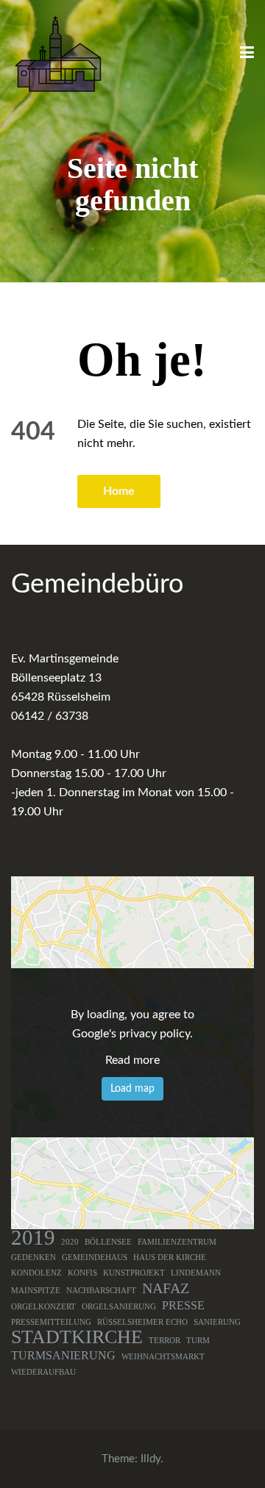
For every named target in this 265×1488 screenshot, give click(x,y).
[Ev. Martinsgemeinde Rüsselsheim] (58, 54)
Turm (198, 1341)
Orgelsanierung (119, 1307)
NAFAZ (165, 1288)
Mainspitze (35, 1291)
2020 (70, 1242)
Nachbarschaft (101, 1291)
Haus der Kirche (169, 1257)
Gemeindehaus (94, 1257)
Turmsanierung (63, 1355)
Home (119, 491)
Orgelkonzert (43, 1307)
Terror (164, 1341)
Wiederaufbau (43, 1372)
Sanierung (217, 1322)
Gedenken (33, 1257)
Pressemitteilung (51, 1322)
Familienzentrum (177, 1242)
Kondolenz (36, 1273)
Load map (132, 1089)
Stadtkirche (77, 1337)
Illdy (150, 1458)
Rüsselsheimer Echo (142, 1322)
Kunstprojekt (134, 1273)
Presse (183, 1305)
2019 (33, 1237)
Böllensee (108, 1242)
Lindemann (196, 1273)
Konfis (82, 1273)
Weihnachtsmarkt (163, 1357)
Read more (132, 1060)
